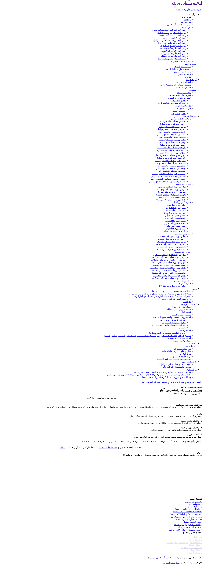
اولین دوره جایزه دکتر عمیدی (172, 236)
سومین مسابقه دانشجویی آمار (172, 126)
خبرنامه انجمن (184, 74)
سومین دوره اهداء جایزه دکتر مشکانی (168, 260)
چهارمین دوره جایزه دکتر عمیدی (171, 244)
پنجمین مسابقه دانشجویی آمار (172, 132)
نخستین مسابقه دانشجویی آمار (172, 121)
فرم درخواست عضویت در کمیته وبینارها (167, 333)
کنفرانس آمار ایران (182, 82)
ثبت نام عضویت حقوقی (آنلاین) (172, 103)
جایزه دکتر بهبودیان (182, 184)
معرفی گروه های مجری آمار (173, 320)
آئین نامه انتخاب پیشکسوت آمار (171, 32)
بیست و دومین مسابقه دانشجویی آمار (169, 176)
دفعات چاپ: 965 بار (108, 447)
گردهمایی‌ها (191, 79)
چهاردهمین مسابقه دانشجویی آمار (170, 155)
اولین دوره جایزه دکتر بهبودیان (172, 186)
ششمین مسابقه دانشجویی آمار (171, 134)
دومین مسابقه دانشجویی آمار (172, 124)
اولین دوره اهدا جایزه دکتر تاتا (172, 286)
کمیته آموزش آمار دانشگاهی (178, 309)
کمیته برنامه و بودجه (182, 341)
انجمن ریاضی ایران (193, 501)
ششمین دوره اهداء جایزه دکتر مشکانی (168, 267)
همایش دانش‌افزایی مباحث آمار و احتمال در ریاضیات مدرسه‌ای (162, 372)
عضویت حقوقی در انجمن (179, 98)
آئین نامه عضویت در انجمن (174, 38)
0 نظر (62, 447)
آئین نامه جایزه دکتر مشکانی (173, 56)
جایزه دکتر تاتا (185, 283)
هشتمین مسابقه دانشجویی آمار (171, 139)
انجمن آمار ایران (163, 558)
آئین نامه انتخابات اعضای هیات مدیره (169, 30)
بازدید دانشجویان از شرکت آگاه (177, 367)
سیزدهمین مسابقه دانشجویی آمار (170, 153)
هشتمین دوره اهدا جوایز (175, 223)
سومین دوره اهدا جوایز (175, 210)
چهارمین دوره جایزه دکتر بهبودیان (170, 194)
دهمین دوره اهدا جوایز (176, 228)
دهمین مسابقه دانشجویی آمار (172, 145)
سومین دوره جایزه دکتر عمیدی (171, 241)
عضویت (193, 90)
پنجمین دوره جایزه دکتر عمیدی (172, 247)
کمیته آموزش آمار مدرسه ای (178, 338)
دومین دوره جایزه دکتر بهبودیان (171, 189)
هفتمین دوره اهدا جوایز (175, 220)
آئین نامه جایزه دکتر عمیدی (173, 51)
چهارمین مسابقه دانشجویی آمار (171, 129)
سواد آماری (191, 369)
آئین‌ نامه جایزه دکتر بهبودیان (173, 48)
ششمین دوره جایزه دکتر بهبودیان (171, 200)
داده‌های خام (191, 346)
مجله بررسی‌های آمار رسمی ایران (186, 517)
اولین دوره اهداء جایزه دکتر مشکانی (169, 254)
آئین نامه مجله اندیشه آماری (173, 45)
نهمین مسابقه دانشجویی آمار (173, 142)
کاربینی (182, 328)
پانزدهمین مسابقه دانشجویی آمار (171, 158)
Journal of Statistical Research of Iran (186, 514)
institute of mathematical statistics (187, 511)
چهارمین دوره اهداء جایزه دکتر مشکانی (168, 262)
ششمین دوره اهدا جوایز (175, 218)
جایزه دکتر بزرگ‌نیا (182, 202)
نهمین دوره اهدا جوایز (176, 226)
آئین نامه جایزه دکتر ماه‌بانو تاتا (172, 58)
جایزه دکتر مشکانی (182, 252)
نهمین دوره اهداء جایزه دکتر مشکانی (169, 275)
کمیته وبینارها (185, 330)
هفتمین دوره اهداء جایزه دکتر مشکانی (168, 270)
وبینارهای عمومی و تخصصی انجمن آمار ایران (170, 291)
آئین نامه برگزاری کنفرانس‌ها (172, 35)
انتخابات (193, 343)
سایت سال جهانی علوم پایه (190, 527)
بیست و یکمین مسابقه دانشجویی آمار (169, 173)
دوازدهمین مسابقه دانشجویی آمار (170, 150)
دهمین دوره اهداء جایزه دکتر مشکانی (169, 278)
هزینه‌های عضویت (183, 105)
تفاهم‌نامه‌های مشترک (181, 61)
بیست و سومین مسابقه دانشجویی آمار (168, 179)
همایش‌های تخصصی (182, 87)
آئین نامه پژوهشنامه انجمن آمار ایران (169, 40)
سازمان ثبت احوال (182, 348)
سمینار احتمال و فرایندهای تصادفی (175, 85)
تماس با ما (186, 17)
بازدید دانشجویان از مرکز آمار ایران (175, 364)
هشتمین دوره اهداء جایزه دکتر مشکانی (168, 273)
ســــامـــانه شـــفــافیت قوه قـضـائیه (174, 359)
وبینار (194, 288)
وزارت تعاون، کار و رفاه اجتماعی (176, 351)
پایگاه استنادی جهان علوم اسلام (188, 524)
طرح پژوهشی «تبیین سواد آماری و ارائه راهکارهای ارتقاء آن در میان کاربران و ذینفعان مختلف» (148, 375)
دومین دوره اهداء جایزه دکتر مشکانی (169, 257)
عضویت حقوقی (178, 100)
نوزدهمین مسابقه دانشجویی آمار (171, 168)
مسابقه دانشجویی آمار (181, 119)
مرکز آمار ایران (184, 354)
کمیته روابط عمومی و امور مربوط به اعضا (172, 317)
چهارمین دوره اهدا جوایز (175, 213)
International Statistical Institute (188, 509)
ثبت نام (179, 9)
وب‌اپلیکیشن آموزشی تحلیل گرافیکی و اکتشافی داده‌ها (166, 377)
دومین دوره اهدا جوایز (176, 207)
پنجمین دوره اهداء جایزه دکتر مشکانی (169, 265)
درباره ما (193, 14)
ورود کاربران (189, 9)
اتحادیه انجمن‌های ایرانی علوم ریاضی (185, 530)
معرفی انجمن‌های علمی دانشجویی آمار (168, 325)
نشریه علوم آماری (183, 66)
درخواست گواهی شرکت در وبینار (176, 299)
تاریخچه (187, 19)
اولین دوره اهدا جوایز (176, 205)
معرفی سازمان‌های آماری (174, 322)
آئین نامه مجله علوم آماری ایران (171, 43)
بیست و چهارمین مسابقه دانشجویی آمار (168, 181)
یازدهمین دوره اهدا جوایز (175, 231)
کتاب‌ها (188, 77)
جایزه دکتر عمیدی (183, 233)
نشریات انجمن (190, 64)
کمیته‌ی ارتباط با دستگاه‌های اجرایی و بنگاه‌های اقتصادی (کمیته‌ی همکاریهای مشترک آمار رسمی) (147, 335)
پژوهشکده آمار (195, 504)
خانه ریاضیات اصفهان (192, 522)
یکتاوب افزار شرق (171, 562)
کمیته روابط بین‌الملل (181, 314)
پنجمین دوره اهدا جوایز (175, 215)
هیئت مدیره (186, 22)
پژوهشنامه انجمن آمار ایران (178, 69)
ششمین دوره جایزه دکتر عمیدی (171, 249)
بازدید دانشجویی (189, 361)
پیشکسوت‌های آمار (182, 280)
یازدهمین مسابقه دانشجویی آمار (171, 147)
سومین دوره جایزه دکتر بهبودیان (171, 192)
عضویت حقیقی (179, 111)
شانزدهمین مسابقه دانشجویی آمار (170, 160)
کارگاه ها (187, 301)
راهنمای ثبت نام (184, 92)
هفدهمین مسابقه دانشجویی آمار (171, 163)
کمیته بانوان (185, 312)
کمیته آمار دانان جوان (181, 307)
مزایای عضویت (184, 108)
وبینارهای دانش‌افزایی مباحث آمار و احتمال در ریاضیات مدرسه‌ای (161, 294)
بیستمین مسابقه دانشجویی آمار (171, 171)
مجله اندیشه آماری (182, 72)
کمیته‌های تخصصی (188, 304)
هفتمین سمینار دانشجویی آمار (172, 137)
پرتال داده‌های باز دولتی (180, 356)
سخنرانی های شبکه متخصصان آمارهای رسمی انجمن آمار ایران (162, 296)
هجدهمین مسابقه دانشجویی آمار (171, 166)
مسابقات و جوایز (189, 116)
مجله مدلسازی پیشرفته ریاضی (188, 519)
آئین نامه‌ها (186, 27)
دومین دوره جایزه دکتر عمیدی (172, 239)
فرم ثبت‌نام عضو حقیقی (180, 95)
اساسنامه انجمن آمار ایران (179, 25)
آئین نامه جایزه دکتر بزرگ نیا (173, 53)
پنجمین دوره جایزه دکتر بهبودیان (171, 197)
